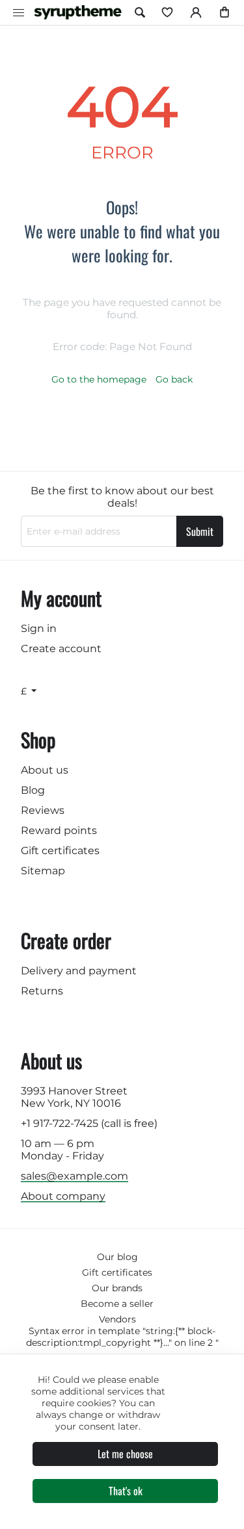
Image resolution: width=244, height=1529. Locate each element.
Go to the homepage (98, 379)
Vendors (117, 1319)
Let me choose (125, 1453)
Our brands (117, 1288)
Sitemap (43, 871)
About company (63, 1196)
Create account (61, 648)
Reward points (59, 830)
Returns (42, 991)
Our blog (117, 1257)
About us (44, 770)
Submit (199, 531)
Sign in (39, 628)
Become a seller (117, 1303)
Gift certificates (60, 850)
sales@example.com (74, 1176)
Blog (33, 790)
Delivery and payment (79, 971)
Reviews (42, 810)
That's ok (125, 1490)
